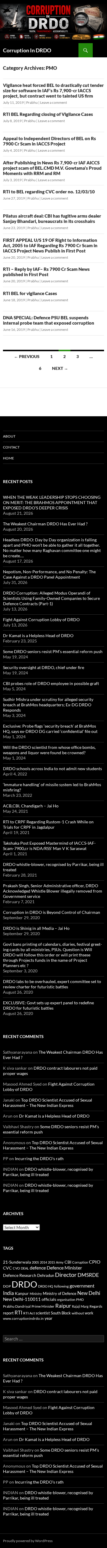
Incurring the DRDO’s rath (39, 1158)
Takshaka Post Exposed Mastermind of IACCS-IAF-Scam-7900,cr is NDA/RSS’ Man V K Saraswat (49, 846)
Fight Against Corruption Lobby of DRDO (41, 619)
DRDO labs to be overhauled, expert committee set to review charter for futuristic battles (52, 984)
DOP (7, 1286)
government (82, 1285)
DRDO (24, 1284)
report (8, 1313)
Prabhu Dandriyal (17, 1306)
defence (38, 1267)
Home (8, 458)
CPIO (94, 1261)
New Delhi (88, 1293)
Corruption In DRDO (27, 50)
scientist (43, 1313)
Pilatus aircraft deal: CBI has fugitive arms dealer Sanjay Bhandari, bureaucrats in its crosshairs (52, 218)
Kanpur (22, 1293)
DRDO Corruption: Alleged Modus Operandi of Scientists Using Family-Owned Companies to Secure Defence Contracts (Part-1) (51, 598)
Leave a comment (53, 102)
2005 (35, 1262)
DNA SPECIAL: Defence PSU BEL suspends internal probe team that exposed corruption (48, 320)
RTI (18, 1312)
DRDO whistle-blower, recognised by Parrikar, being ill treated (48, 1172)
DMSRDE (88, 1275)
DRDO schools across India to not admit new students (52, 768)
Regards (95, 1306)
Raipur (63, 1305)
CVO (16, 1268)
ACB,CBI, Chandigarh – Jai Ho (31, 805)
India (8, 1293)
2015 (51, 1262)
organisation (66, 1299)
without (78, 1313)
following (61, 1286)
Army (60, 1262)
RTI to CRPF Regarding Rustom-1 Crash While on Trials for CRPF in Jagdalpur (48, 824)
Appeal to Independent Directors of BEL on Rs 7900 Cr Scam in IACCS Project (49, 141)
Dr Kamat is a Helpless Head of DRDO (38, 635)
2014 (43, 1262)
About (9, 436)
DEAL (25, 1268)
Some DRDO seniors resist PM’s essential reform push (53, 651)
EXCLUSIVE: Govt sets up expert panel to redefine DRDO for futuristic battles (48, 1005)
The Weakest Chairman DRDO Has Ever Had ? (45, 523)
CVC (7, 1267)
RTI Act (29, 1313)
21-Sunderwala (17, 1262)
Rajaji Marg (80, 1306)
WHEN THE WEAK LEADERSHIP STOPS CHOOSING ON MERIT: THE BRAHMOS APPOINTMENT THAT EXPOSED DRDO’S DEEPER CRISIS (51, 502)
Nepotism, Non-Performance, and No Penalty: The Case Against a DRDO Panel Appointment (49, 574)
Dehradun (45, 1275)
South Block (61, 1313)
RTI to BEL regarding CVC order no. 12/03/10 (49, 191)
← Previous (27, 356)
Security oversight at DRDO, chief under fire (43, 667)
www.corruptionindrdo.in (23, 1318)
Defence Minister (64, 1267)
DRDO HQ (45, 1286)
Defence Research (19, 1275)
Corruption (80, 1262)
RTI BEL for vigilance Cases (30, 293)
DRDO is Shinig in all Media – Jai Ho (36, 928)
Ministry (36, 1294)
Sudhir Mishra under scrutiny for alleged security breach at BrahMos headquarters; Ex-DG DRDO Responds (48, 705)
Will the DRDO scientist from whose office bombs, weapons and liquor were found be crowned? (49, 750)
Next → (60, 368)
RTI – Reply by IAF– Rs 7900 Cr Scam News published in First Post (46, 271)
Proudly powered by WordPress (28, 1541)
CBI (67, 1261)
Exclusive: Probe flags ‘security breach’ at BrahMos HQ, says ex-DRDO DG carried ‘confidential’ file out (50, 728)
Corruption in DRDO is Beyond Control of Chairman (51, 912)
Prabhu (32, 102)
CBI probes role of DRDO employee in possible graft (51, 683)
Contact (11, 447)
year (49, 1318)
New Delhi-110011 (22, 1299)
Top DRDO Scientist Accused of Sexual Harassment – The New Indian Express (47, 1102)
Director (66, 1274)
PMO (80, 1299)
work (89, 1313)
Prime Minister (43, 1306)
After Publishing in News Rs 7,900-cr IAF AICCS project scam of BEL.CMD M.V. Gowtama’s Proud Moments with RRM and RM (52, 168)
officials (49, 1299)
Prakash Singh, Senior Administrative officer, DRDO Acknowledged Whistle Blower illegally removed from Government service (52, 891)
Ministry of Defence (59, 1293)
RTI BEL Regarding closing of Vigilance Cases (48, 114)
